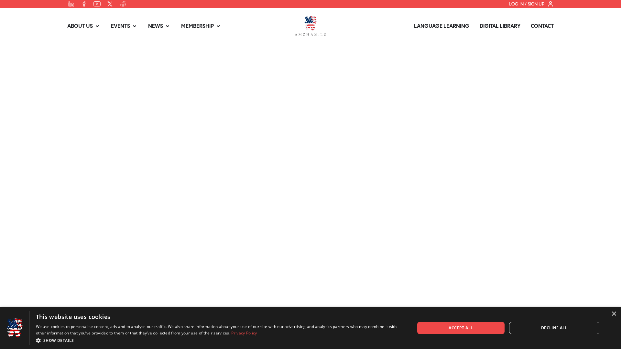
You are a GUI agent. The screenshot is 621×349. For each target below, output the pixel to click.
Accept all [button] (461, 328)
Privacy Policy (244, 333)
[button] (220, 340)
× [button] (613, 314)
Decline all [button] (554, 328)
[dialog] (310, 328)
